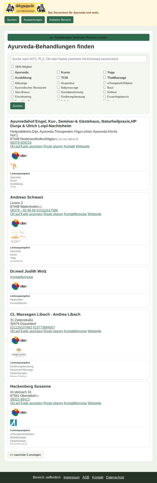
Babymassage (69, 87)
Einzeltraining (22, 96)
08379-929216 (20, 142)
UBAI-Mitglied (22, 66)
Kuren (65, 72)
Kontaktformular (75, 214)
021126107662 (21, 327)
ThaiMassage (116, 77)
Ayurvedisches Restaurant (30, 87)
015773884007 (44, 327)
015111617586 (47, 210)
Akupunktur (67, 83)
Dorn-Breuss (22, 92)
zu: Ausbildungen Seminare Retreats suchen (78, 37)
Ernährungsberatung (72, 96)
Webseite (83, 146)
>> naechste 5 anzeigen (25, 454)
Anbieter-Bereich (60, 19)
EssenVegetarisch (118, 96)
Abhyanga (20, 83)
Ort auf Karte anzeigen (26, 146)
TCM (64, 77)
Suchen (12, 19)
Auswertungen (33, 19)
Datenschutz (115, 477)
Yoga (110, 72)
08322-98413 (20, 399)
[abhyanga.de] (25, 8)
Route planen (53, 146)
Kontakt (69, 146)
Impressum (72, 477)
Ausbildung (22, 77)
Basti (110, 87)
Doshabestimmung (71, 92)
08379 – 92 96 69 (23, 210)
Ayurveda (21, 72)
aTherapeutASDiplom (119, 83)
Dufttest (112, 92)
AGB (85, 477)
